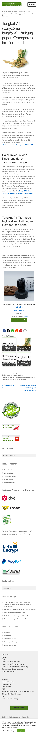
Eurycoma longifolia (17, 375)
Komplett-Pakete (9, 482)
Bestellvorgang (7, 684)
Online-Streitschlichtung (10, 699)
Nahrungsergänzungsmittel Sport (14, 612)
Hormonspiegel (20, 377)
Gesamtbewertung (19, 310)
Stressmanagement (10, 645)
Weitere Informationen (11, 727)
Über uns (5, 659)
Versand (26, 316)
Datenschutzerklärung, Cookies (12, 669)
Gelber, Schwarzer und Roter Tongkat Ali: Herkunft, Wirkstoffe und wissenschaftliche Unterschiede (17, 604)
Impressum (5, 654)
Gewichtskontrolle (10, 639)
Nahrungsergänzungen (15, 12)
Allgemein (7, 632)
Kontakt (4, 657)
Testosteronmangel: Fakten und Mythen (16, 619)
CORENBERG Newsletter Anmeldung (15, 667)
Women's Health (9, 473)
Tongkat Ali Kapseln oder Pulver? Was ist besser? (20, 609)
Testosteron (14, 379)
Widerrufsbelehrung (8, 671)
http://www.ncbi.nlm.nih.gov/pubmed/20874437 (17, 145)
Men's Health (8, 470)
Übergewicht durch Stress (9, 386)
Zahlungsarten (7, 687)
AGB (3, 689)
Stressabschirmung (10, 476)
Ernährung (7, 636)
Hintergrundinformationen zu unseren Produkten (18, 691)
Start (5, 12)
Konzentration (8, 479)
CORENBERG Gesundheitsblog (13, 664)
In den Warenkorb (19, 320)
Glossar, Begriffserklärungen (11, 694)
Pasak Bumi (6, 379)
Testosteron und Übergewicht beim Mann (17, 616)
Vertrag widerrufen (19, 708)
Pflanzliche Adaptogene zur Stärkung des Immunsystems (28, 387)
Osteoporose (30, 377)
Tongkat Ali (22, 379)
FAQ (3, 696)
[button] (4, 330)
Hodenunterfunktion (8, 377)
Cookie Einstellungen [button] (9, 731)
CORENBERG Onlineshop (11, 662)
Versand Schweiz (8, 682)
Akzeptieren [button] (21, 731)
